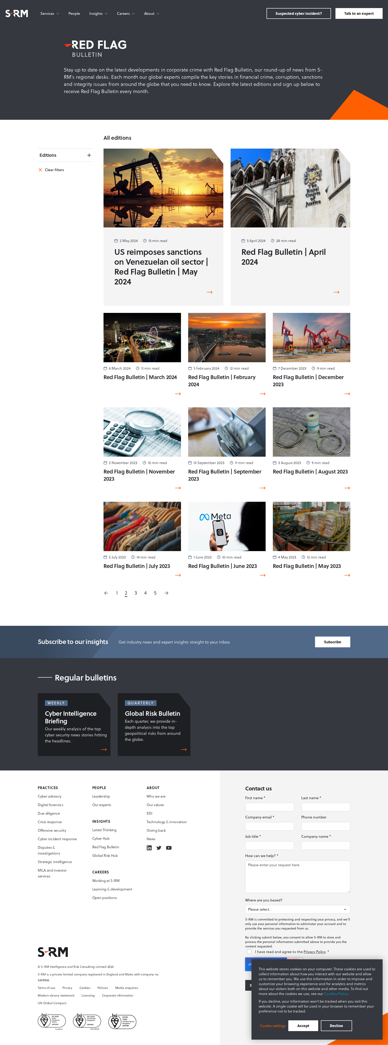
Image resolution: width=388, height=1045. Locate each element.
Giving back (156, 830)
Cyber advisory (50, 796)
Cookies (84, 988)
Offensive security (52, 830)
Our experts (101, 804)
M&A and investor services (52, 873)
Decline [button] (336, 1025)
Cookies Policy (336, 993)
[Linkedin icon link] (149, 847)
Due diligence (49, 813)
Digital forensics (50, 804)
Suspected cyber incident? (299, 13)
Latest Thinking (104, 829)
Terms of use (46, 988)
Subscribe (332, 641)
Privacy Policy (315, 951)
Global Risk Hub (105, 855)
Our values (155, 804)
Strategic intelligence (55, 861)
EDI (149, 813)
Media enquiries (126, 988)
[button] (106, 593)
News (151, 838)
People (74, 13)
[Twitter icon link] (158, 848)
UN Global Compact (52, 1003)
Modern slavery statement (56, 995)
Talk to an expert (359, 13)
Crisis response (50, 821)
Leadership (101, 796)
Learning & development (112, 889)
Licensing (88, 995)
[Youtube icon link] (169, 848)
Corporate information (117, 995)
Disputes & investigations (49, 850)
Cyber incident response (57, 838)
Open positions (104, 897)
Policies (102, 988)
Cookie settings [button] (273, 1025)
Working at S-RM (106, 880)
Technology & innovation (167, 821)
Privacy (67, 988)
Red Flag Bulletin (105, 846)
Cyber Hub (101, 838)
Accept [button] (303, 1025)
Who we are (156, 796)
